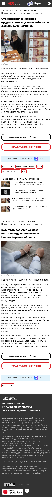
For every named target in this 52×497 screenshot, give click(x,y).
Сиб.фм (4, 64)
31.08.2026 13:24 (8, 221)
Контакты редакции (13, 403)
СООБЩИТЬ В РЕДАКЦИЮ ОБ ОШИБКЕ (21, 410)
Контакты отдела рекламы (17, 407)
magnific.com (7, 275)
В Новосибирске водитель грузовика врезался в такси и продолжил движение (28, 183)
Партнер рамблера (24, 484)
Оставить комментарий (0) (26, 147)
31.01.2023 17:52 (7, 10)
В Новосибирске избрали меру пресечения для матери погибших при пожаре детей (29, 199)
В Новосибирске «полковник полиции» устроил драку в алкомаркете (27, 191)
